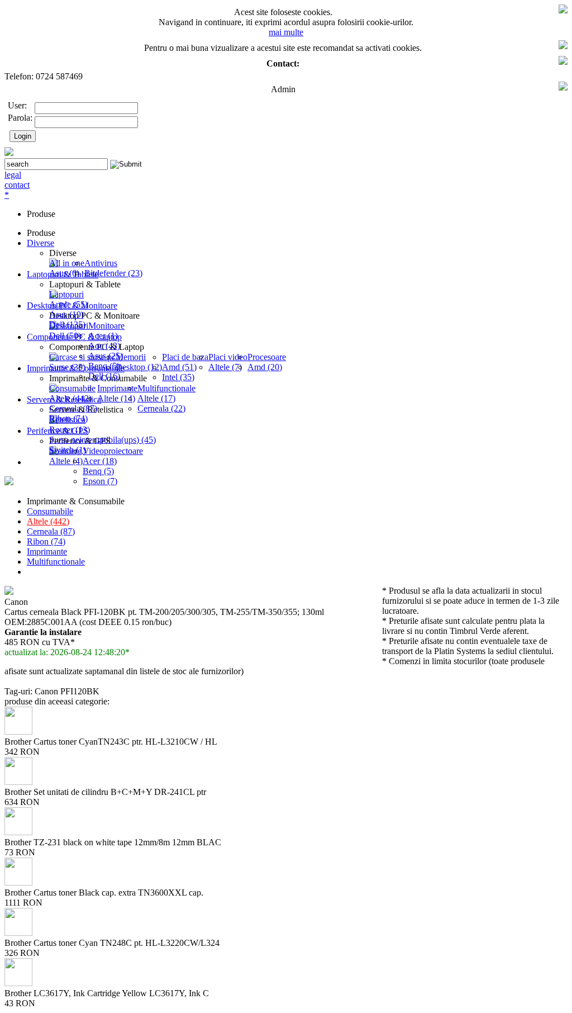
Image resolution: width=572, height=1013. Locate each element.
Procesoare (266, 357)
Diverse (40, 243)
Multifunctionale (166, 388)
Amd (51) (179, 367)
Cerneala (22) (161, 408)
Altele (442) (70, 398)
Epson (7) (100, 481)
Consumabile (72, 388)
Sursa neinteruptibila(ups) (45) (102, 439)
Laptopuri (66, 294)
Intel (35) (178, 377)
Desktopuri (68, 325)
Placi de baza (185, 357)
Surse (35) (67, 367)
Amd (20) (264, 367)
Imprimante (117, 388)
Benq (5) (98, 471)
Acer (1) (103, 335)
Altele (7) (225, 367)
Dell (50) (65, 335)
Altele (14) (116, 398)
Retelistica (67, 419)
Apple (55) (68, 304)
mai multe (286, 32)
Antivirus (100, 263)
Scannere (65, 451)
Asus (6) (64, 273)
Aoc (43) (104, 346)
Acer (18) (100, 461)
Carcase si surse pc (82, 357)
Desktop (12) (139, 367)
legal (12, 174)
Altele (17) (156, 398)
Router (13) (69, 429)
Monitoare (106, 325)
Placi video (227, 357)
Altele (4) (66, 461)
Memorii (131, 357)
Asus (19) (66, 314)
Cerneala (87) (73, 408)
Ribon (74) (46, 541)
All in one (66, 263)
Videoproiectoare (113, 451)
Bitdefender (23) (113, 273)
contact (17, 185)
